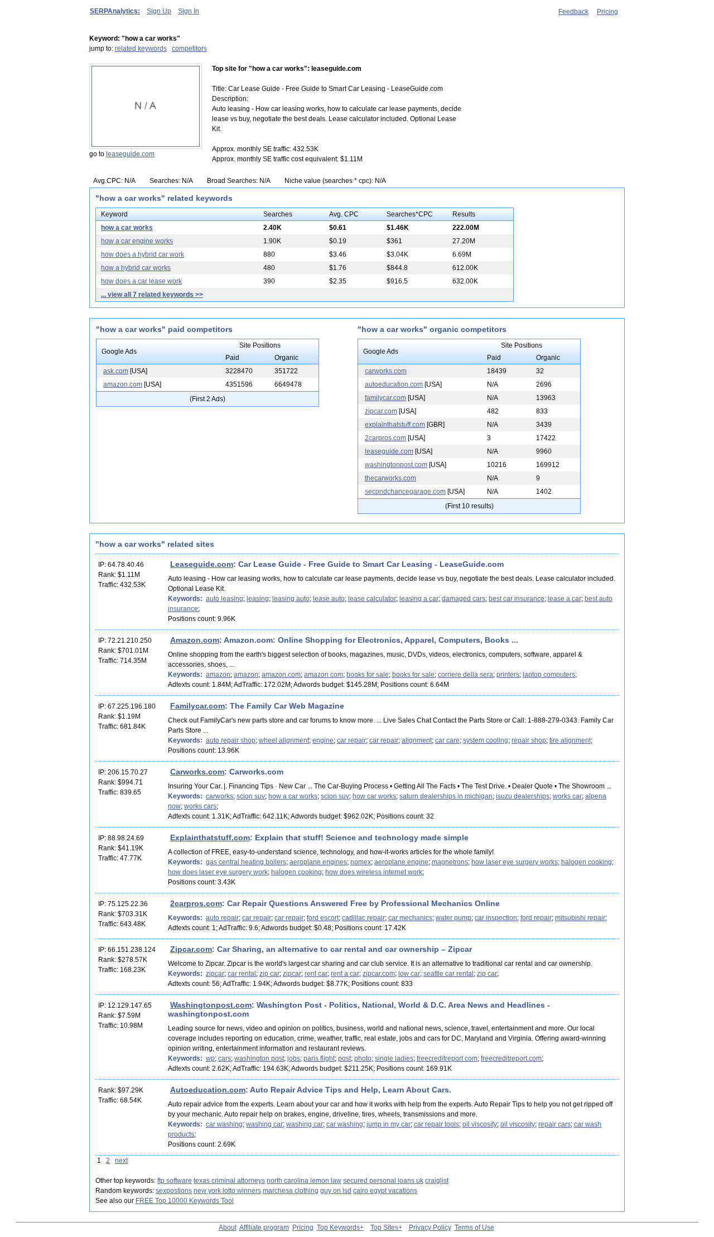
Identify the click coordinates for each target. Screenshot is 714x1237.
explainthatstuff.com (395, 425)
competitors (189, 48)
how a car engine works (137, 241)
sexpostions (174, 1191)
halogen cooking (586, 862)
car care (447, 740)
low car (409, 974)
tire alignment (570, 740)
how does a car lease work (141, 281)
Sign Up (159, 11)
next (121, 1160)
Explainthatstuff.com (210, 837)
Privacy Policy (430, 1227)
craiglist (436, 1181)
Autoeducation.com (207, 1089)
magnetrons (450, 862)
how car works (374, 796)
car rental (242, 974)
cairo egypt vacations (385, 1191)
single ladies (394, 1058)
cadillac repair (363, 918)
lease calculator (372, 599)
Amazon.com (194, 640)
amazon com (323, 674)
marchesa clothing (291, 1191)
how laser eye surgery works (514, 862)
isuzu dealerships (522, 796)
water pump (453, 918)
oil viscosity (479, 1124)
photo (363, 1058)
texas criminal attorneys (229, 1181)
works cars (200, 806)
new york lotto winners (227, 1191)
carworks (219, 796)
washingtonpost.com (396, 465)
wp (210, 1058)
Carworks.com (197, 771)
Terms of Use (474, 1227)
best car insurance (516, 599)
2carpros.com (385, 438)
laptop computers (549, 674)
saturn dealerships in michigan (446, 796)
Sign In (188, 11)
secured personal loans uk (383, 1181)
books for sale (367, 674)
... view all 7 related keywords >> (152, 295)
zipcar (215, 974)
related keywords (141, 48)
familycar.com (385, 398)
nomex (360, 862)
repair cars (554, 1124)
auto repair (222, 918)
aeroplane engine (401, 862)
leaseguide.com (130, 154)
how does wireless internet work (373, 872)
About (228, 1227)
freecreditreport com (447, 1058)
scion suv (251, 796)
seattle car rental (448, 974)
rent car (316, 974)
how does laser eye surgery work (218, 872)
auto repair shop (230, 740)
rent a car (345, 974)
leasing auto (291, 599)
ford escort (323, 918)
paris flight (319, 1058)
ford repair (536, 918)
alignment (417, 740)
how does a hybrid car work (142, 254)
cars (224, 1058)
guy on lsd (335, 1191)
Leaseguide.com (201, 564)
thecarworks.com (390, 478)
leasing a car (418, 599)
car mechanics (410, 918)
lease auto (329, 599)
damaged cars (463, 599)
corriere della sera (465, 674)
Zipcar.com (191, 949)
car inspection (496, 918)
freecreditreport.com (511, 1058)
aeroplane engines (318, 862)
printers (507, 674)
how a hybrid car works (136, 268)
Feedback (573, 12)
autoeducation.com (394, 384)
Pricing (607, 12)
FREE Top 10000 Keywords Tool (185, 1201)
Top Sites (384, 1227)
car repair (351, 740)
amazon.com (122, 384)
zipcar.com (381, 411)
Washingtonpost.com (211, 1004)
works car (567, 796)
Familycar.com (197, 705)
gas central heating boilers (246, 862)
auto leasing (224, 599)
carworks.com (386, 371)
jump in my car (388, 1124)
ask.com (115, 371)
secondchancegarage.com (405, 491)
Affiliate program (264, 1227)
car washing (224, 1124)
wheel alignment (284, 740)
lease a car (564, 599)
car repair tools (436, 1124)
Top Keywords (338, 1227)
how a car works (127, 228)
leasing (258, 599)
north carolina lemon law (304, 1181)
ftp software (174, 1181)
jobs (293, 1058)
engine (323, 740)
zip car (269, 974)
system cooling (485, 740)
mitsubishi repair (580, 918)
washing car (264, 1124)
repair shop (529, 740)
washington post (259, 1058)
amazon (218, 674)
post (344, 1058)
